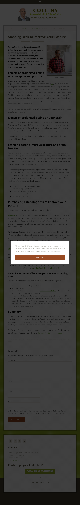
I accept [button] (40, 257)
